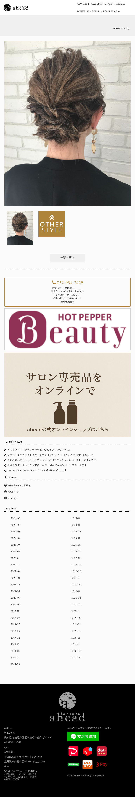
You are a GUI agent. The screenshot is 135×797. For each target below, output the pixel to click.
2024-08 (15, 531)
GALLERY (97, 4)
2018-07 (15, 657)
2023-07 (15, 551)
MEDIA (120, 4)
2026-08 (15, 518)
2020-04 (76, 598)
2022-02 (76, 571)
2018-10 (15, 651)
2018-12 (15, 644)
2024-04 (76, 531)
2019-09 (15, 618)
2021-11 (75, 578)
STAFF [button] (109, 4)
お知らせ (13, 492)
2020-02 (15, 604)
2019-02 (15, 638)
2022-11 (15, 565)
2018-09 (76, 651)
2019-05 (15, 631)
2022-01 (15, 578)
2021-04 (15, 591)
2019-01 (75, 638)
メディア (13, 498)
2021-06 (76, 585)
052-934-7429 (70, 282)
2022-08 (76, 565)
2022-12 (76, 558)
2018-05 (15, 664)
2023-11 (75, 538)
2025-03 (15, 525)
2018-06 (76, 657)
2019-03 (75, 631)
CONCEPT (83, 4)
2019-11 (15, 611)
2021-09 (15, 585)
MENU (81, 11)
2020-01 (76, 604)
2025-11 (75, 518)
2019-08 (76, 618)
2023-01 (15, 558)
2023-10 (15, 545)
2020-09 (15, 598)
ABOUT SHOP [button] (109, 11)
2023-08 (76, 545)
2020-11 (75, 591)
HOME (116, 28)
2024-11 (75, 525)
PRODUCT (93, 11)
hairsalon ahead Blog (18, 485)
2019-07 (15, 624)
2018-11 (75, 644)
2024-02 (15, 538)
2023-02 (76, 551)
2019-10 (75, 611)
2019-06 (76, 624)
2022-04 (15, 571)
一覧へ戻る (67, 258)
